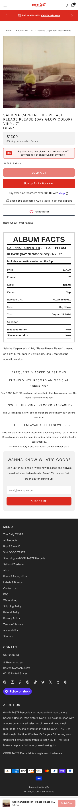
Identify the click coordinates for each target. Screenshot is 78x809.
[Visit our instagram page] (12, 682)
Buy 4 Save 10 (11, 546)
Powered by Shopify (39, 787)
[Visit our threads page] (27, 682)
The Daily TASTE (13, 534)
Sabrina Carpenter (23, 115)
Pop (68, 292)
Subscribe (39, 501)
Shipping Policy (12, 606)
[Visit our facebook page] (5, 682)
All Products (10, 540)
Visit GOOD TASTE (14, 552)
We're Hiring (10, 600)
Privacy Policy (11, 618)
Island (9, 128)
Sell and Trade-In (13, 564)
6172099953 (11, 654)
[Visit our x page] (50, 682)
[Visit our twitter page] (43, 682)
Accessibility (10, 630)
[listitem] (39, 15)
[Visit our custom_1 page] (58, 682)
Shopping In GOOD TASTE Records (24, 558)
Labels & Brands (12, 582)
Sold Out (66, 803)
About (6, 570)
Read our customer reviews (18, 222)
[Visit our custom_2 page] (65, 682)
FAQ (5, 594)
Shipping (11, 141)
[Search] (66, 5)
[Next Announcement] (72, 15)
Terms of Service (13, 624)
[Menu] (5, 5)
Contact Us (10, 588)
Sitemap (8, 636)
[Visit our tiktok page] (35, 682)
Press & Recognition (15, 576)
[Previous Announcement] (6, 15)
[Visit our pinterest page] (20, 682)
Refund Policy (11, 612)
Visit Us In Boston (50, 15)
